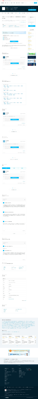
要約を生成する (14, 41)
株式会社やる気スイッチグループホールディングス (6, 327)
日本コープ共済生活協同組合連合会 (16, 324)
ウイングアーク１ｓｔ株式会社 (24, 326)
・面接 (3, 26)
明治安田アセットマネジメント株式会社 (15, 327)
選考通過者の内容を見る (14, 119)
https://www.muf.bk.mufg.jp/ (22, 10)
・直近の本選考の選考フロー (11, 25)
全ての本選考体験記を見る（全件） (14, 75)
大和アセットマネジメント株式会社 (18, 323)
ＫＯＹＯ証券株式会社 (19, 326)
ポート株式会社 (27, 389)
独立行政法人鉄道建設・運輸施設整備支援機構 (28, 324)
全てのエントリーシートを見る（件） (14, 159)
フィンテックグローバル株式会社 (22, 327)
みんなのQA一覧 (6, 379)
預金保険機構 (29, 326)
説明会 (4, 269)
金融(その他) (8, 10)
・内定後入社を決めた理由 (16, 26)
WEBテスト (15, 102)
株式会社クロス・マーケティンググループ (25, 323)
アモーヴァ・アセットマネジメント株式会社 (6, 326)
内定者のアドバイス (8, 99)
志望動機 (4, 90)
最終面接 (5, 99)
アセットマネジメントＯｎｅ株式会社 (5, 324)
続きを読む (24, 181)
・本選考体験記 (4, 25)
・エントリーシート (22, 25)
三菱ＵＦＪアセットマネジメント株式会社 (10, 323)
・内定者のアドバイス (10, 26)
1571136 (25, 300)
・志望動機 (15, 25)
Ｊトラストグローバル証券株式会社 (13, 326)
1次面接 (14, 90)
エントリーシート (11, 90)
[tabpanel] (14, 63)
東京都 (11, 10)
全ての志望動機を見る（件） (14, 131)
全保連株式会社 (27, 327)
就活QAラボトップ (6, 378)
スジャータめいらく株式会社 (32, 323)
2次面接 (20, 102)
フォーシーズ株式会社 (21, 324)
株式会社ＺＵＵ (10, 324)
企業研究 (7, 90)
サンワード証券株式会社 (4, 323)
